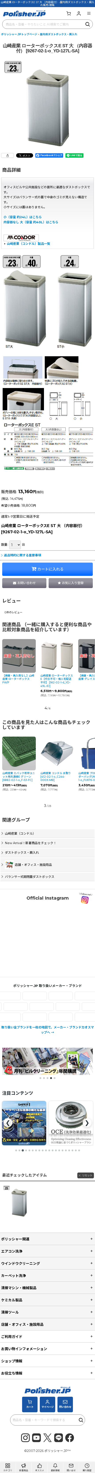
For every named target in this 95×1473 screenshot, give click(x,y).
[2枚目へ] (19, 1150)
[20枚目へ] (79, 1150)
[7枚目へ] (36, 1150)
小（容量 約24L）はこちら (23, 217)
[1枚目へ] (16, 1150)
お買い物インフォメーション (24, 1349)
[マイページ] (79, 13)
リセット (87, 1175)
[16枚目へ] (66, 1150)
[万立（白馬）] (22, 1017)
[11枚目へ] (49, 1150)
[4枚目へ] (26, 1150)
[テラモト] (80, 1006)
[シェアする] (7, 155)
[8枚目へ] (39, 1150)
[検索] (88, 24)
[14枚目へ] (59, 1150)
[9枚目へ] (43, 1150)
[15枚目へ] (62, 1150)
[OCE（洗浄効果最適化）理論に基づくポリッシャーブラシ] (24, 1123)
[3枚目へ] (23, 1150)
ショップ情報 (11, 1361)
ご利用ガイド (11, 1336)
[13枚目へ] (56, 1150)
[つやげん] (28, 1006)
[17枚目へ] (69, 1150)
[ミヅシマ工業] (74, 1017)
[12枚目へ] (52, 1150)
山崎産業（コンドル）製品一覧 (28, 244)
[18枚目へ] (72, 1150)
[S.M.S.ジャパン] (48, 996)
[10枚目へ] (46, 1150)
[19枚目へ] (76, 1150)
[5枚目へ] (29, 1150)
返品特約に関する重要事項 (22, 555)
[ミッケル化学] (48, 1017)
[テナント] (54, 1006)
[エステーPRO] (74, 996)
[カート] (68, 13)
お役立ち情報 (11, 1373)
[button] (89, 13)
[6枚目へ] (33, 1150)
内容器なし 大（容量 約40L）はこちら (31, 222)
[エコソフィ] (22, 996)
